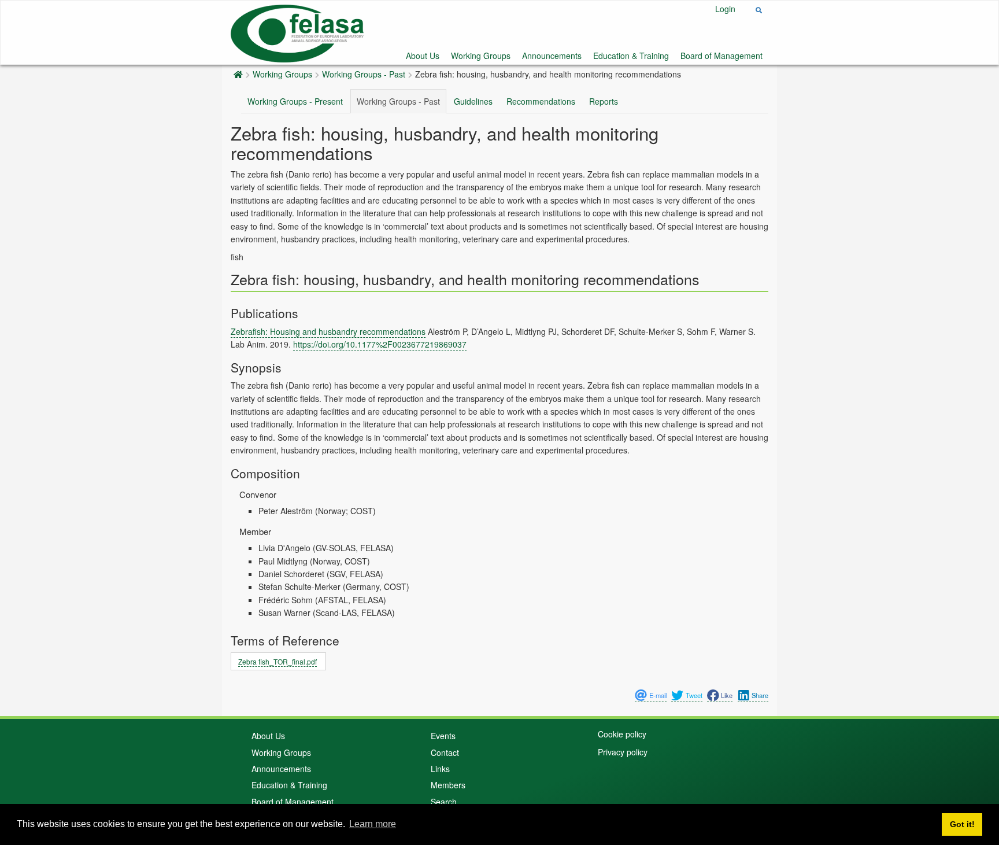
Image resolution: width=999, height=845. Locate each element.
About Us (422, 55)
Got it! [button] (962, 824)
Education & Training (631, 55)
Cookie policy (622, 734)
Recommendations (540, 101)
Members (448, 785)
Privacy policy (623, 752)
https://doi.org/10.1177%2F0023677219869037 (380, 344)
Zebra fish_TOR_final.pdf (277, 661)
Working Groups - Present (295, 101)
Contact (445, 752)
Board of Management (721, 55)
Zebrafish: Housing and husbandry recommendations (328, 331)
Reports (603, 101)
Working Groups (480, 55)
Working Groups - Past (363, 74)
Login (725, 8)
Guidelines (473, 101)
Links (440, 768)
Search (444, 801)
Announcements (552, 55)
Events (443, 735)
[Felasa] (297, 31)
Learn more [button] (372, 824)
